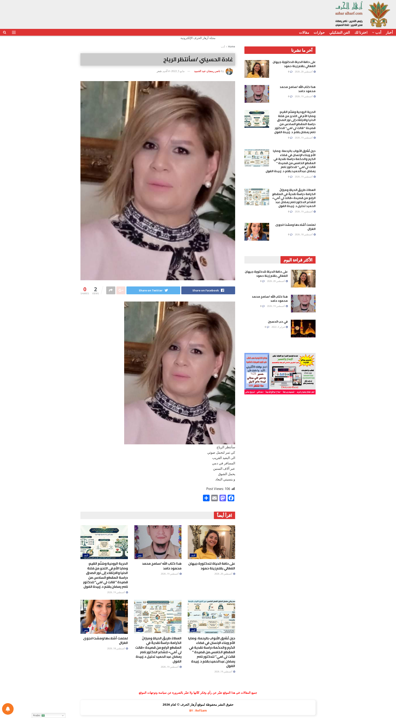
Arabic (37, 715)
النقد (193, 555)
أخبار (389, 32)
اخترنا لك (361, 32)
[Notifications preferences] (8, 709)
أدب (378, 32)
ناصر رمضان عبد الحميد (207, 71)
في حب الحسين (278, 321)
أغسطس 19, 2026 (170, 573)
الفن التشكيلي (339, 32)
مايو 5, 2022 (178, 71)
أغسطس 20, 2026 (223, 573)
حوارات (319, 32)
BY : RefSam (198, 710)
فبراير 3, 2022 (278, 326)
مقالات (304, 32)
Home (231, 46)
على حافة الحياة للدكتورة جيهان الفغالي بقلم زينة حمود (211, 565)
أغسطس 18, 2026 (116, 648)
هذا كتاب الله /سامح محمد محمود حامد (162, 565)
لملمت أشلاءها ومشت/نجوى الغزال (105, 640)
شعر (159, 71)
